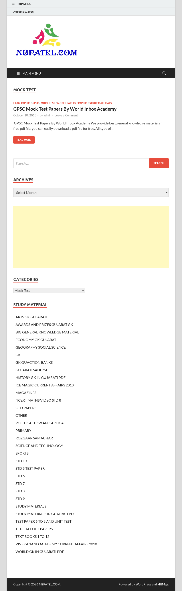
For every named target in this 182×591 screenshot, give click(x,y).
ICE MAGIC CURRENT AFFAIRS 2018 (45, 385)
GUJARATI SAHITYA (31, 370)
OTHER (21, 415)
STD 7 (20, 483)
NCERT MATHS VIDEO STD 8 (38, 400)
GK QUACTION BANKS (34, 362)
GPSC (35, 103)
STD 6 (20, 476)
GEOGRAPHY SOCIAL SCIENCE (41, 347)
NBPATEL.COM (49, 584)
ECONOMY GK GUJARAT (36, 339)
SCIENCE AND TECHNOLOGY (39, 445)
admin (47, 115)
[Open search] (164, 73)
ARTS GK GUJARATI (31, 317)
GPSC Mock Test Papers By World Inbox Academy (65, 109)
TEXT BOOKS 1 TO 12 (32, 536)
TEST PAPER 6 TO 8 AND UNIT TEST (43, 521)
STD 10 (21, 461)
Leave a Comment (66, 115)
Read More (22, 138)
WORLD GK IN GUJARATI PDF (40, 551)
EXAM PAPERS (21, 103)
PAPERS (82, 103)
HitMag (163, 584)
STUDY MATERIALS (100, 103)
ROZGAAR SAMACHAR (34, 438)
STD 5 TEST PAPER (30, 468)
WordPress (143, 584)
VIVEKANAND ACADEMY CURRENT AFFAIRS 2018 (56, 544)
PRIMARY (23, 430)
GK (18, 355)
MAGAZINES (26, 392)
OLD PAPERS (26, 408)
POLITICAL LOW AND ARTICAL (40, 423)
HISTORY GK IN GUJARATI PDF (40, 377)
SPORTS (22, 453)
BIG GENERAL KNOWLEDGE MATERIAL (47, 332)
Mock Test (48, 103)
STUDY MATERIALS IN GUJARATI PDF (46, 514)
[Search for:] (91, 163)
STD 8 (20, 491)
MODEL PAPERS (66, 103)
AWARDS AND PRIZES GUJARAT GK (44, 324)
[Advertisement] (91, 237)
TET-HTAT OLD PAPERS (34, 529)
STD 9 (20, 498)
